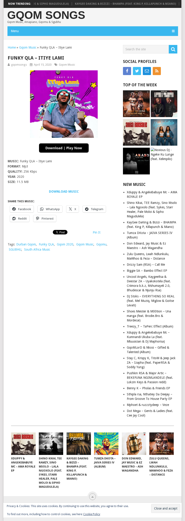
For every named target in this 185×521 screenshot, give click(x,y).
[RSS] (157, 71)
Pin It (96, 232)
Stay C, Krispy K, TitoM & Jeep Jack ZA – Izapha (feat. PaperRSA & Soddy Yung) (151, 362)
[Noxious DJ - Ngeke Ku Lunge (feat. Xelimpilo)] (164, 154)
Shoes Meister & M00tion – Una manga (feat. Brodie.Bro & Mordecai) (149, 315)
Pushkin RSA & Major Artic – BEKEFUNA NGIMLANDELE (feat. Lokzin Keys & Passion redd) (150, 377)
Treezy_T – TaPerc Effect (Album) (150, 326)
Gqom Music (27, 47)
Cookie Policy (91, 514)
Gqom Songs (46, 15)
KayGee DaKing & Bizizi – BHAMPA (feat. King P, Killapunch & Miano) (118, 3)
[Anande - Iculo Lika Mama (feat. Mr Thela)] (136, 161)
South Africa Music (37, 249)
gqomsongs (19, 64)
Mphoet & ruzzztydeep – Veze (148, 405)
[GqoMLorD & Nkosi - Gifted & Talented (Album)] (164, 104)
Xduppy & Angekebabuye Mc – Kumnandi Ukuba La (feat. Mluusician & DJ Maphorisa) (148, 337)
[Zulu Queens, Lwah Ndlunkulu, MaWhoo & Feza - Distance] (136, 104)
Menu (15, 31)
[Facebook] (127, 71)
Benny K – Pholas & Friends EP (148, 388)
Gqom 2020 (65, 244)
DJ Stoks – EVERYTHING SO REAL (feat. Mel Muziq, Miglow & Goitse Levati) (150, 300)
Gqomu (101, 244)
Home (12, 47)
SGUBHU (15, 249)
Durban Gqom (26, 244)
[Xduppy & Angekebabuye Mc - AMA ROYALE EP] (136, 133)
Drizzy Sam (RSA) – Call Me (146, 264)
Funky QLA (46, 244)
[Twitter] (137, 71)
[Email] (147, 71)
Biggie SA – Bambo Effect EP (147, 270)
